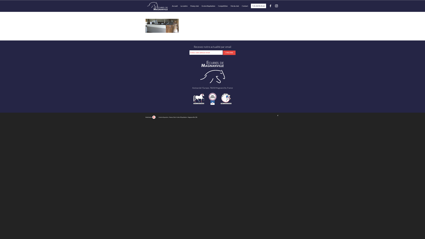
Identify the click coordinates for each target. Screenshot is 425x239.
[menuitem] (175, 6)
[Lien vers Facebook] (277, 115)
